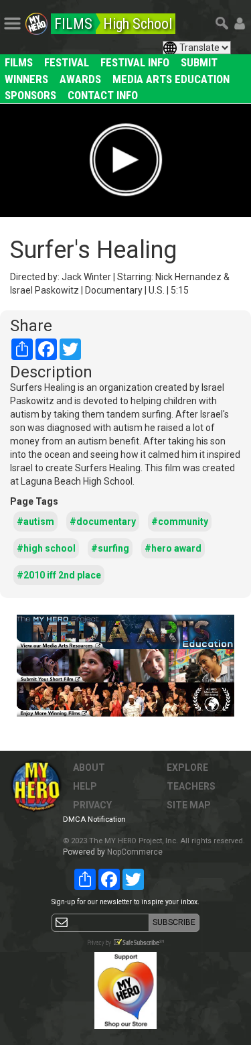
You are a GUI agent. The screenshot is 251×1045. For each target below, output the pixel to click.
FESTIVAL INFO (134, 62)
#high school (46, 548)
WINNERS (26, 79)
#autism (35, 521)
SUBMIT (199, 62)
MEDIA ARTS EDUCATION (171, 79)
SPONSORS (30, 95)
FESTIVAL (66, 62)
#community (179, 521)
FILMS (19, 62)
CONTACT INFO (103, 95)
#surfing (110, 548)
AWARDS (80, 79)
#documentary (103, 521)
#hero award (173, 548)
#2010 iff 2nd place (59, 575)
